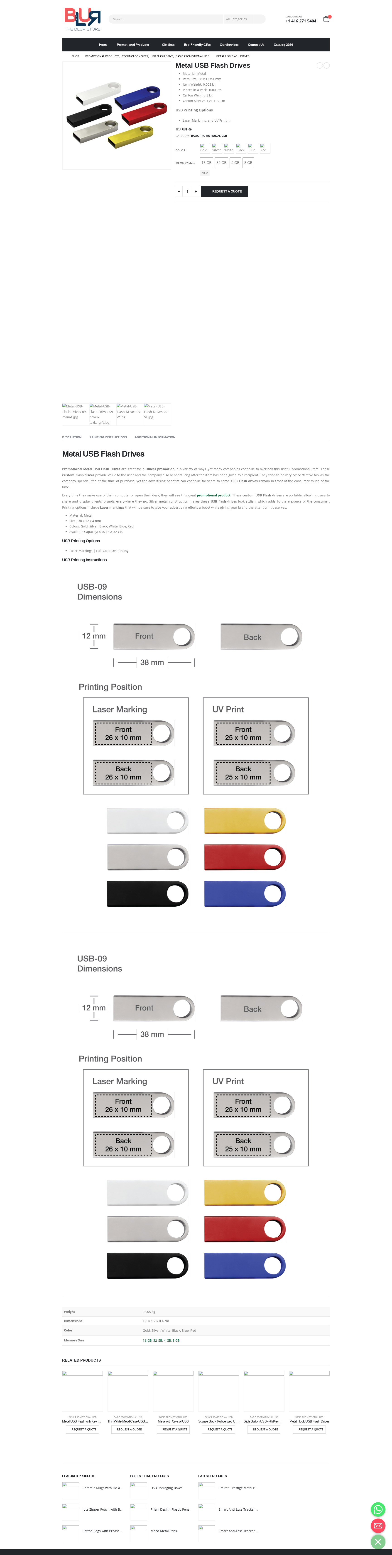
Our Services (229, 44)
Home (103, 44)
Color (180, 150)
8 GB (176, 1340)
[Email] (378, 1526)
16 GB (147, 1340)
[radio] (205, 148)
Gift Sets (168, 44)
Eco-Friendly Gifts (197, 44)
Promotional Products (133, 44)
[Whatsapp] (378, 1509)
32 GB (157, 1340)
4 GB (167, 1340)
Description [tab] (72, 437)
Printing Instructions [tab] (108, 437)
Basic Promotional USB (209, 136)
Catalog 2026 (283, 44)
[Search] (259, 19)
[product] (82, 1391)
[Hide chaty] (378, 1542)
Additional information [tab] (155, 437)
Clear (205, 173)
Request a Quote (227, 191)
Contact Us (256, 44)
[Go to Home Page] (63, 56)
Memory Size (185, 163)
